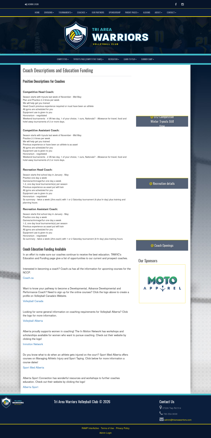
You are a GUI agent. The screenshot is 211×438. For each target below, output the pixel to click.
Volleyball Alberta (33, 321)
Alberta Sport (30, 387)
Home (37, 12)
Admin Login (105, 432)
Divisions (48, 12)
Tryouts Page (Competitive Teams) (87, 59)
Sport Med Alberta (33, 367)
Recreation (113, 59)
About (158, 12)
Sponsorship (114, 12)
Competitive (62, 59)
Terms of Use (107, 428)
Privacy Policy (122, 428)
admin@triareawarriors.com (178, 419)
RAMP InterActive (90, 428)
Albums (146, 12)
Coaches (81, 12)
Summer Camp (146, 59)
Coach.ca (28, 278)
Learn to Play (129, 59)
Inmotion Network (33, 344)
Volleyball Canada (33, 301)
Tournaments (65, 12)
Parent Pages (131, 12)
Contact (171, 12)
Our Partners (98, 12)
